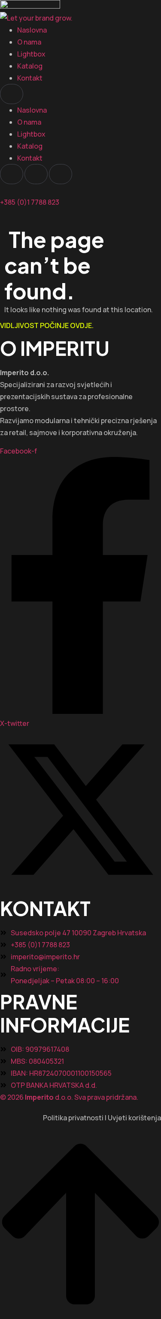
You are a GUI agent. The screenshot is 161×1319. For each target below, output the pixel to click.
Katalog (30, 66)
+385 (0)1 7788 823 (29, 202)
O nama (29, 42)
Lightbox (31, 54)
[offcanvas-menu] (2, 220)
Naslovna (32, 30)
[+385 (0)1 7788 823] (2, 190)
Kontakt (30, 78)
